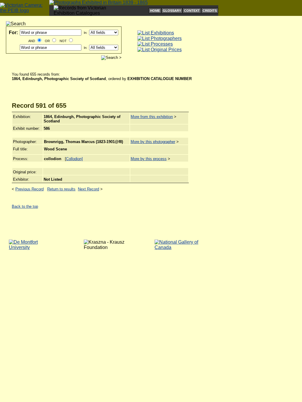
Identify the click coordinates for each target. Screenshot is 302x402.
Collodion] (74, 159)
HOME (155, 10)
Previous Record (29, 189)
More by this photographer (153, 141)
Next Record (88, 189)
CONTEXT (192, 10)
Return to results (61, 189)
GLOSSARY (172, 10)
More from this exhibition (152, 116)
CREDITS (210, 10)
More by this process (149, 159)
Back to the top (25, 206)
